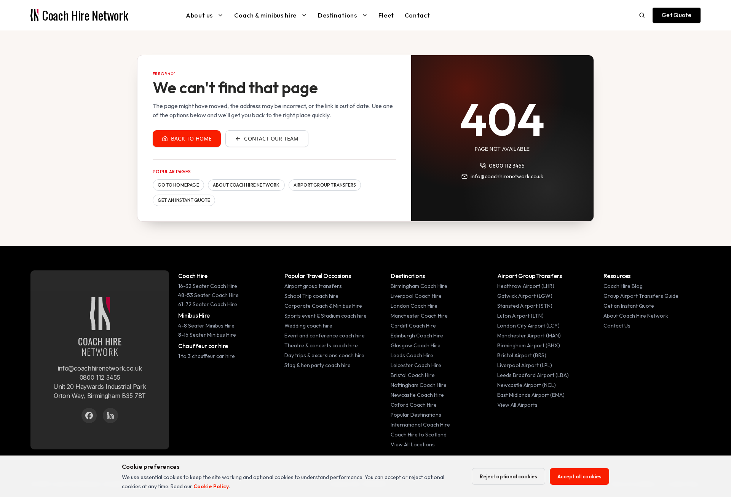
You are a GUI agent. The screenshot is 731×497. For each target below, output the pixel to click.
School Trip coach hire (311, 295)
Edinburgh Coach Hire (417, 335)
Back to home (191, 138)
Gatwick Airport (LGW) (524, 295)
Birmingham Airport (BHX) (528, 345)
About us (199, 15)
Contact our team (271, 138)
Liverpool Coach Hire (416, 295)
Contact (417, 15)
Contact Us (616, 325)
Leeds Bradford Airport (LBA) (533, 375)
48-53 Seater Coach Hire (208, 295)
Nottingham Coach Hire (419, 385)
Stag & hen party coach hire (317, 365)
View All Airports (517, 404)
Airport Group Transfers (529, 276)
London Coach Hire (414, 305)
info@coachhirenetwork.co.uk (507, 176)
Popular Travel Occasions (317, 276)
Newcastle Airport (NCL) (526, 385)
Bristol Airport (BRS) (521, 355)
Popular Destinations (416, 414)
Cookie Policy (211, 486)
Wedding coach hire (308, 325)
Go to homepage (178, 185)
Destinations (337, 15)
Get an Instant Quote (628, 305)
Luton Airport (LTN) (520, 315)
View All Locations (413, 444)
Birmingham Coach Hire (419, 286)
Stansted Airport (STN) (524, 305)
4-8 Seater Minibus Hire (206, 325)
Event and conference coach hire (324, 335)
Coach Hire (192, 276)
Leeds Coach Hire (412, 355)
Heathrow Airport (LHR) (525, 286)
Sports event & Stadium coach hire (325, 315)
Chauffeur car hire (203, 346)
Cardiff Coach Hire (413, 325)
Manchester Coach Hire (419, 315)
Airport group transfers (325, 185)
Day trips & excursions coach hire (324, 355)
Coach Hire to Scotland (419, 434)
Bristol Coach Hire (413, 375)
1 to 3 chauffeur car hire (206, 356)
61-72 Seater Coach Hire (207, 304)
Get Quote (676, 15)
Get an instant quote (184, 200)
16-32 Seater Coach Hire (207, 286)
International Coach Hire (420, 424)
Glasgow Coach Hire (416, 345)
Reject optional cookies (508, 476)
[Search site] (642, 15)
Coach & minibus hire (265, 15)
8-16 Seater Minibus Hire (207, 334)
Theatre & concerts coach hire (321, 345)
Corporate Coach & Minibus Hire (323, 305)
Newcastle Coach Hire (417, 395)
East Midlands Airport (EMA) (531, 395)
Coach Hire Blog (623, 286)
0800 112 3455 (507, 165)
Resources (616, 276)
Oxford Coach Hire (414, 404)
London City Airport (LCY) (528, 325)
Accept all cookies (579, 476)
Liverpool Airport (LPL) (524, 365)
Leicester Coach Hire (416, 365)
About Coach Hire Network (246, 185)
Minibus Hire (194, 315)
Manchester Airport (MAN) (529, 335)
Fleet (386, 15)
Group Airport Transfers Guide (640, 295)
